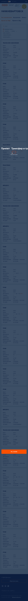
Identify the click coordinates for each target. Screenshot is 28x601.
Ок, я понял (14, 451)
